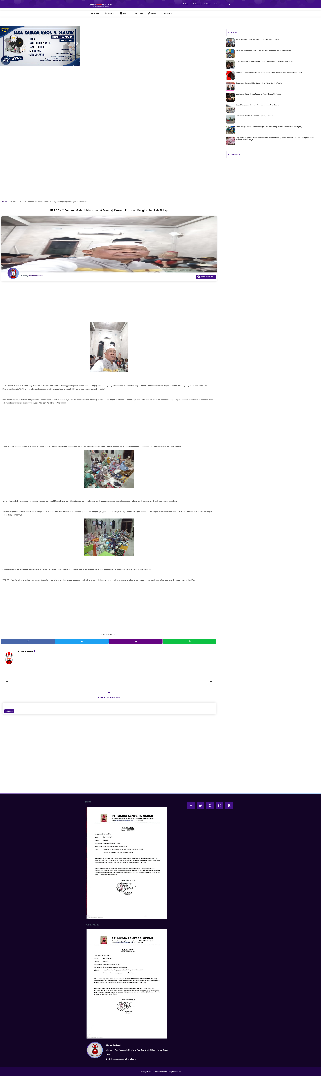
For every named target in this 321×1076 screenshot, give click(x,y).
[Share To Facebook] (28, 641)
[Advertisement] (75, 115)
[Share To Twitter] (82, 641)
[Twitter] (200, 805)
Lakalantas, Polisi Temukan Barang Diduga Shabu (254, 116)
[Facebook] (191, 805)
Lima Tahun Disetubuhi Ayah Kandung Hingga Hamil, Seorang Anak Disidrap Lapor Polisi (269, 72)
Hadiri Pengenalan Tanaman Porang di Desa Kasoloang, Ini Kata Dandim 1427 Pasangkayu (269, 127)
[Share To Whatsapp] (189, 641)
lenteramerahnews (25, 651)
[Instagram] (219, 805)
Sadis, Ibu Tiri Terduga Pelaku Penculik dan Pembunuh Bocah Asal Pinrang (263, 50)
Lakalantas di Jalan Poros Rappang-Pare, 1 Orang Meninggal (258, 94)
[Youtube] (229, 805)
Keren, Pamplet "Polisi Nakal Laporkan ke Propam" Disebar (258, 39)
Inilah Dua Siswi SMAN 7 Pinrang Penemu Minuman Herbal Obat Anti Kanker (264, 61)
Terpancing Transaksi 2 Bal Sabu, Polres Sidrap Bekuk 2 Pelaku (259, 83)
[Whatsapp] (210, 805)
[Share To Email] (136, 641)
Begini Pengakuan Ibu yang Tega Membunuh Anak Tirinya (257, 105)
